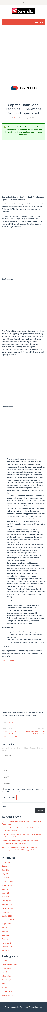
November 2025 (7, 885)
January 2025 (7, 904)
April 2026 (5, 877)
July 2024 (5, 927)
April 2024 (5, 939)
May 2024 (5, 935)
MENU (41, 22)
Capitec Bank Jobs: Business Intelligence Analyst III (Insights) (9, 732)
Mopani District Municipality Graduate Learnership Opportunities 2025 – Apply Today (20, 841)
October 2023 (7, 946)
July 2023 (5, 950)
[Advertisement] (23, 52)
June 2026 (5, 870)
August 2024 (6, 923)
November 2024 (7, 912)
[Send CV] (23, 10)
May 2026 (5, 873)
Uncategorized (7, 991)
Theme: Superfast (35, 1007)
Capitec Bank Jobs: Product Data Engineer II (35, 731)
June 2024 (5, 931)
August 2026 (6, 862)
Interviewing (6, 976)
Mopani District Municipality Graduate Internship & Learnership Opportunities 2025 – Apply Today (20, 848)
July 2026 (5, 866)
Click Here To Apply (9, 660)
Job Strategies (7, 980)
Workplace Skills (8, 995)
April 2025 (5, 897)
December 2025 (7, 881)
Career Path (6, 968)
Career (4, 960)
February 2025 (7, 900)
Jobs (11, 722)
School (4, 987)
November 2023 (7, 943)
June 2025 (5, 889)
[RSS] (23, 2)
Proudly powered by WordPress (16, 1007)
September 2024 (8, 920)
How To (4, 972)
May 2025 (5, 893)
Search (4, 806)
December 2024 (7, 908)
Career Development (9, 964)
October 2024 (7, 916)
